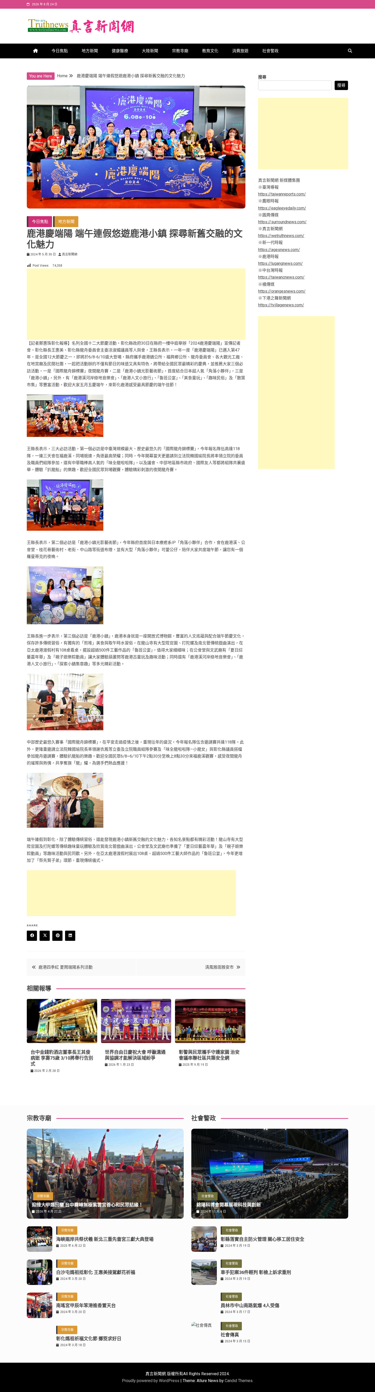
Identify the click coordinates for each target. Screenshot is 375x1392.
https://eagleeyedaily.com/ (282, 208)
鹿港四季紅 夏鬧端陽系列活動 (66, 967)
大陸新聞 (150, 50)
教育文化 (210, 50)
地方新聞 (90, 50)
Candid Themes (239, 1380)
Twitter (45, 936)
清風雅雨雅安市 (219, 967)
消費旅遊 (240, 50)
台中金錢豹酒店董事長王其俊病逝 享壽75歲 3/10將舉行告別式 (62, 1058)
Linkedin (70, 936)
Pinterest (57, 936)
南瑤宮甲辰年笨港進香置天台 (86, 1305)
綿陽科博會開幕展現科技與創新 (228, 1204)
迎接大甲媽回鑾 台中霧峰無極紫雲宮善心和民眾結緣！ (87, 1204)
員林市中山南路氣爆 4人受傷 (250, 1305)
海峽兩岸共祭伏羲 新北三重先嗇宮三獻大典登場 (105, 1239)
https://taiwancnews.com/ (281, 277)
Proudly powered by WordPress (151, 1380)
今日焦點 (60, 50)
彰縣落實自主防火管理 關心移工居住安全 (262, 1239)
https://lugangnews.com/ (280, 263)
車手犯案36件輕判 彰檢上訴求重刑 (256, 1272)
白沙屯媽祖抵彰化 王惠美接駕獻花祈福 (95, 1272)
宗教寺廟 (180, 50)
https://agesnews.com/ (279, 249)
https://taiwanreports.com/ (282, 194)
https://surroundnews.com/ (282, 221)
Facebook (32, 936)
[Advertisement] (136, 304)
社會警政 (270, 50)
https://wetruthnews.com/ (281, 235)
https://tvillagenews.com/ (281, 305)
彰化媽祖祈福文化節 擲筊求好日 (88, 1338)
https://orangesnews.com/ (282, 291)
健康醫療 (120, 50)
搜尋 (262, 77)
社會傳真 (230, 1334)
